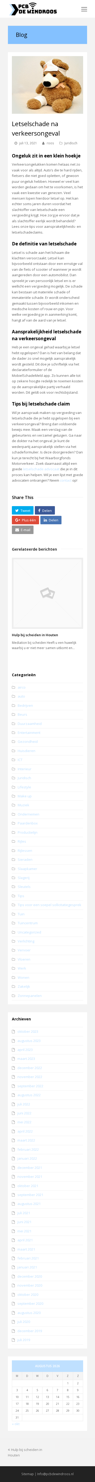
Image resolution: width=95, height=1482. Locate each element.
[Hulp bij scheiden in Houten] (47, 593)
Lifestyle (24, 787)
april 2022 (25, 1131)
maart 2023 (26, 1058)
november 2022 (29, 1076)
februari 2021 (28, 1258)
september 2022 (30, 1086)
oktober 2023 (27, 1031)
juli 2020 (23, 1321)
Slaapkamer (27, 868)
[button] (23, 510)
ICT (20, 759)
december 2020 (29, 1276)
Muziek (23, 805)
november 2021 (29, 1176)
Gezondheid (28, 741)
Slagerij (24, 877)
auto (21, 696)
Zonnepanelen (30, 995)
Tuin (21, 914)
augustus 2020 (29, 1312)
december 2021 (29, 1167)
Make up (25, 796)
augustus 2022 (29, 1095)
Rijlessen (25, 850)
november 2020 (29, 1285)
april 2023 (25, 1049)
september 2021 (30, 1194)
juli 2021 (23, 1213)
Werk (22, 968)
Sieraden (25, 859)
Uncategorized (29, 932)
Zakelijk (24, 986)
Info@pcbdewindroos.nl (55, 1474)
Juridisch (70, 143)
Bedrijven (25, 705)
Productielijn (27, 832)
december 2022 (29, 1067)
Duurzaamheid (30, 723)
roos (50, 143)
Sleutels (24, 886)
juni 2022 (24, 1113)
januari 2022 (27, 1158)
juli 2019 (23, 1339)
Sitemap (27, 1474)
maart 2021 (26, 1249)
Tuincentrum (28, 923)
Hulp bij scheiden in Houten (35, 635)
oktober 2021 (27, 1185)
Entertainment (29, 732)
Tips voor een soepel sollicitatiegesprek (49, 904)
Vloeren (24, 959)
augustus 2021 (29, 1203)
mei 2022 (24, 1122)
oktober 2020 (27, 1294)
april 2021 (25, 1240)
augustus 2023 (29, 1040)
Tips (21, 895)
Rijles (22, 841)
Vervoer (24, 950)
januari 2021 (27, 1267)
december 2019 (29, 1330)
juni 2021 (24, 1221)
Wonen (23, 977)
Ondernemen (28, 814)
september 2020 (30, 1303)
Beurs (22, 714)
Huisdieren (26, 750)
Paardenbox (28, 823)
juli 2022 (23, 1104)
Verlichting (26, 941)
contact (66, 480)
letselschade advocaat (41, 469)
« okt (16, 1423)
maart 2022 (26, 1140)
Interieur (24, 769)
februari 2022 (28, 1149)
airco (22, 687)
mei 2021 (24, 1231)
